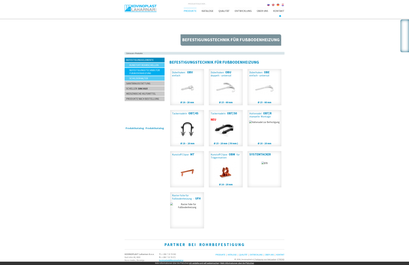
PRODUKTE (190, 10)
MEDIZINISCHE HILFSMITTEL (141, 93)
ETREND (280, 259)
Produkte (139, 53)
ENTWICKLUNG (243, 10)
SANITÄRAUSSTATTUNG (138, 83)
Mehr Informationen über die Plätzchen (237, 263)
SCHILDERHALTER (138, 78)
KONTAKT (278, 10)
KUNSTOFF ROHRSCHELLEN (143, 65)
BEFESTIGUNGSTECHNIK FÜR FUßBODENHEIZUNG (144, 72)
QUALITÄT (224, 10)
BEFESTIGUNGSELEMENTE (140, 59)
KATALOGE (207, 10)
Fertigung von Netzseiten (265, 259)
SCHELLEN (137, 88)
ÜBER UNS (262, 10)
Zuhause (130, 53)
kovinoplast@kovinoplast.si (171, 260)
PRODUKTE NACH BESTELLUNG (142, 98)
